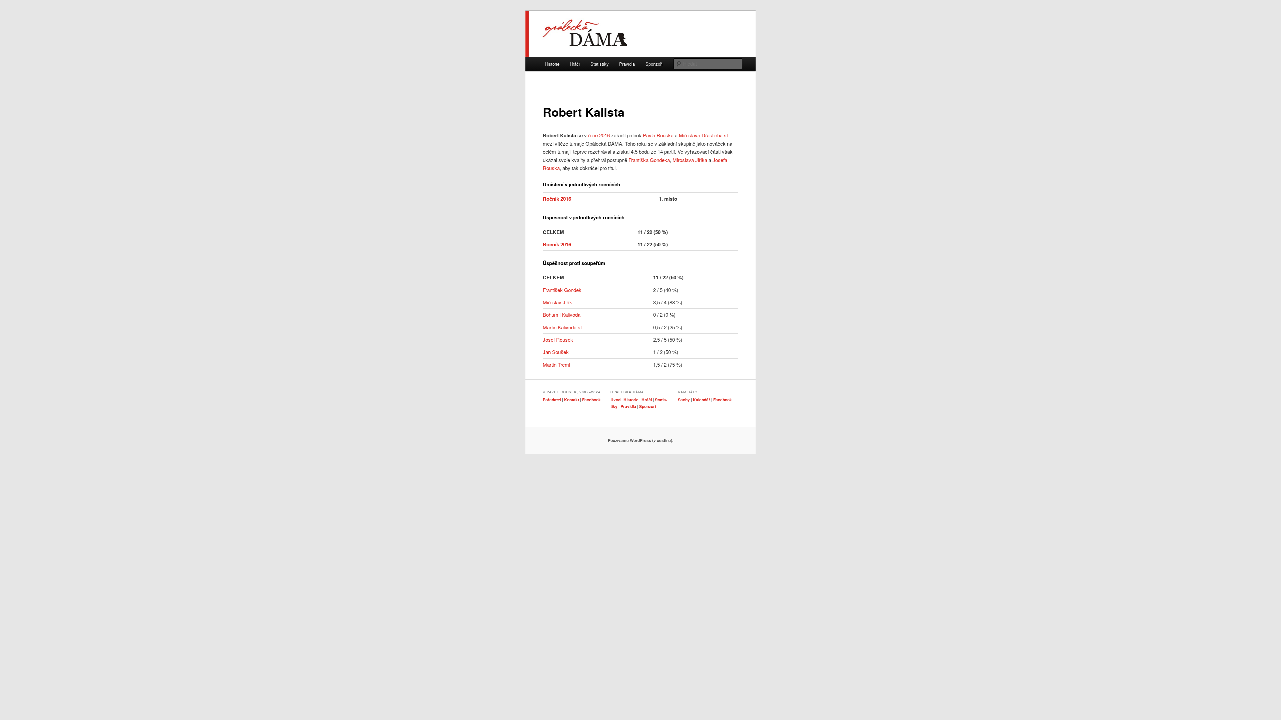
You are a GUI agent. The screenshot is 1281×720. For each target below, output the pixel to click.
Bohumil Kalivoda (561, 314)
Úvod (615, 400)
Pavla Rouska (658, 135)
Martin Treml (556, 364)
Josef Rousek (558, 339)
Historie (552, 64)
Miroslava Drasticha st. (704, 135)
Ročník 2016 (557, 198)
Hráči (575, 64)
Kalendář (701, 400)
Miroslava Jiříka (690, 159)
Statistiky (599, 64)
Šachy (684, 400)
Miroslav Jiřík (557, 302)
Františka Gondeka (649, 159)
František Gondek (562, 289)
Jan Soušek (556, 351)
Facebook (591, 400)
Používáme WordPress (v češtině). (640, 440)
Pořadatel (552, 400)
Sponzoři (654, 64)
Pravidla (627, 64)
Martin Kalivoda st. (563, 327)
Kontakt (571, 400)
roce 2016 (599, 135)
